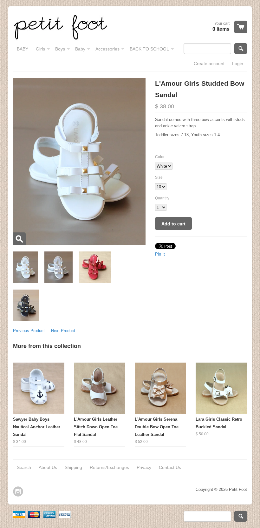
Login (237, 63)
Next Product (63, 330)
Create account (209, 63)
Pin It (160, 254)
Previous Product (29, 330)
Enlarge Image (19, 238)
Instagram (18, 491)
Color (160, 157)
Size (159, 177)
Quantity (162, 198)
